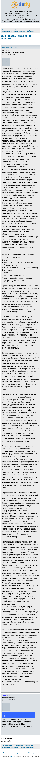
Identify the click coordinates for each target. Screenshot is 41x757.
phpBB (12, 756)
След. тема (13, 48)
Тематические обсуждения (24, 746)
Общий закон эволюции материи (16, 37)
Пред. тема (5, 48)
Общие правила (33, 753)
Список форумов (7, 746)
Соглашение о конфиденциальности (15, 753)
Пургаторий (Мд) (28, 747)
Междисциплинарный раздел (12, 747)
